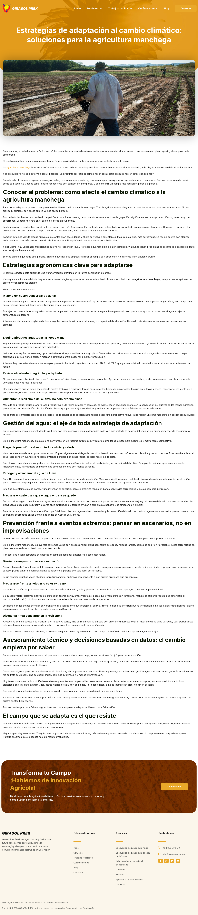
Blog (166, 8)
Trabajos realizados (120, 8)
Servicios (92, 8)
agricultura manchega (18, 167)
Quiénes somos (148, 8)
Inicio (77, 8)
